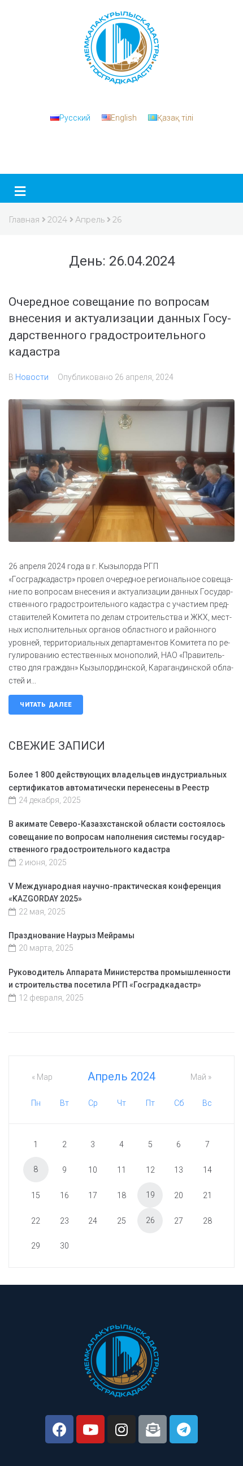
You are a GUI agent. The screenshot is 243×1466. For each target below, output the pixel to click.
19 (150, 1194)
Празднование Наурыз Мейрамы (71, 935)
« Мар (42, 1077)
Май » (200, 1077)
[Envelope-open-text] (152, 1429)
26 (150, 1220)
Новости (32, 377)
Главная (24, 220)
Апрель (90, 220)
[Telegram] (184, 1429)
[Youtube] (90, 1429)
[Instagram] (121, 1429)
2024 (57, 220)
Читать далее (46, 704)
